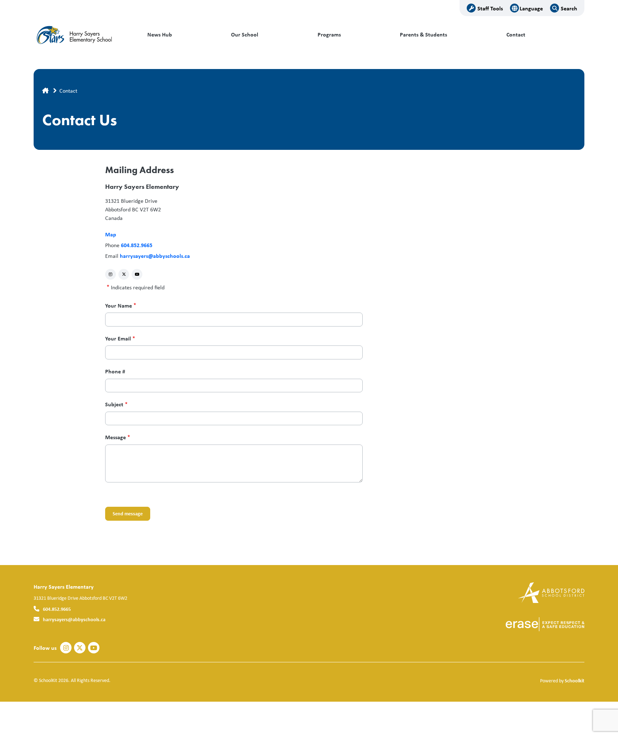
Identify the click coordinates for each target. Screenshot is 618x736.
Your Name (118, 305)
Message (115, 437)
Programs (329, 34)
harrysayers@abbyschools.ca (155, 256)
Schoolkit (574, 680)
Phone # (115, 371)
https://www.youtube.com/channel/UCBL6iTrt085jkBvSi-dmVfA (137, 274)
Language (531, 8)
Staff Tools (490, 8)
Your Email (118, 338)
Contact (515, 34)
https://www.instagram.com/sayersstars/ (110, 274)
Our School (244, 34)
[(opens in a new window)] (551, 592)
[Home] (82, 35)
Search (569, 8)
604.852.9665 (136, 245)
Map (110, 234)
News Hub (159, 34)
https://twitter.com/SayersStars (124, 274)
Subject (114, 404)
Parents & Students (423, 34)
